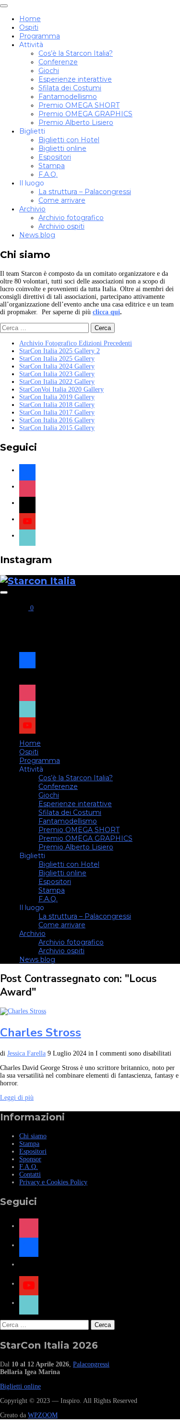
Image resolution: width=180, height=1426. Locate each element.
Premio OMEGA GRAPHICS (85, 114)
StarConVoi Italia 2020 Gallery (61, 389)
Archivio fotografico (71, 217)
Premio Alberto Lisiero (75, 122)
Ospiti (28, 27)
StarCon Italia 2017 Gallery (57, 412)
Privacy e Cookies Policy (53, 1182)
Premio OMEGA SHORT (79, 105)
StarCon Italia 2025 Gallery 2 (59, 351)
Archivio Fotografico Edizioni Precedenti (75, 343)
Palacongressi (91, 1364)
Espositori (54, 157)
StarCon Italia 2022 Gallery (57, 381)
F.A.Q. (48, 174)
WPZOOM (43, 1415)
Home (30, 18)
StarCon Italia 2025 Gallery (57, 358)
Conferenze (58, 62)
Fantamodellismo (67, 96)
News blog (37, 235)
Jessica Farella (26, 1053)
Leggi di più (17, 1097)
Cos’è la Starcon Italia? (75, 53)
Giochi (48, 70)
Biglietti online (62, 148)
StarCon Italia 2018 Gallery (57, 404)
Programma (39, 36)
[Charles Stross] (23, 1011)
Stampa (51, 165)
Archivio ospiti (61, 226)
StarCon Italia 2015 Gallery (57, 427)
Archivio (32, 209)
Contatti (30, 1174)
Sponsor (30, 1159)
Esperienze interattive (75, 79)
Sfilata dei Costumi (69, 88)
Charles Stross (40, 1032)
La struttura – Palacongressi (84, 191)
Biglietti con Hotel (68, 139)
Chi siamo (33, 1136)
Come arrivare (61, 200)
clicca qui (106, 312)
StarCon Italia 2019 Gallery (57, 397)
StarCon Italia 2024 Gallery (57, 366)
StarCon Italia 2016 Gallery (57, 420)
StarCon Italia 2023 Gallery (57, 374)
